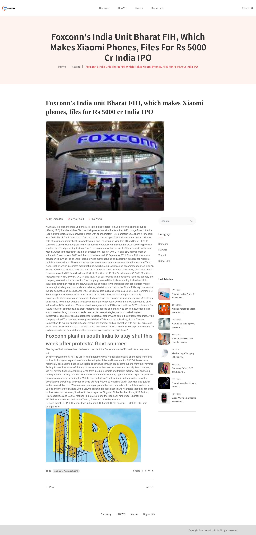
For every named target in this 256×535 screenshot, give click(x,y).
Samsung (104, 8)
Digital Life (157, 8)
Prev (51, 487)
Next (148, 487)
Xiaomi (139, 8)
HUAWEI (122, 8)
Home (62, 66)
